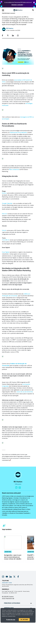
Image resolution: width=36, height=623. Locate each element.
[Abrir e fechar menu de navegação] (3, 10)
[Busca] (33, 10)
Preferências (10, 619)
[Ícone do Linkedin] (11, 577)
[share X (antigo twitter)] (8, 35)
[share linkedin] (13, 35)
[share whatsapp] (18, 35)
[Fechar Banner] (33, 2)
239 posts (18, 484)
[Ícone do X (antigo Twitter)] (14, 577)
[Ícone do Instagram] (3, 577)
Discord (4, 214)
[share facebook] (3, 35)
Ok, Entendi (24, 619)
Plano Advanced (14, 169)
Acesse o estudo (17, 5)
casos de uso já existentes (24, 392)
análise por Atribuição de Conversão (16, 295)
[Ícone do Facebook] (18, 577)
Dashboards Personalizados (18, 132)
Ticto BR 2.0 (5, 240)
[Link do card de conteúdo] (13, 548)
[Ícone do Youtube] (7, 577)
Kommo (4, 193)
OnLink (4, 230)
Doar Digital (5, 252)
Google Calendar (7, 203)
